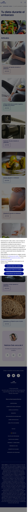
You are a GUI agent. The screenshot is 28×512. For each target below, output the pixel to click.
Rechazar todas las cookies (13, 269)
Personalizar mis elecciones (13, 273)
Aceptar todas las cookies (14, 266)
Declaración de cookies (15, 257)
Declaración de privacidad (6, 259)
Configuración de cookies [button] (13, 256)
